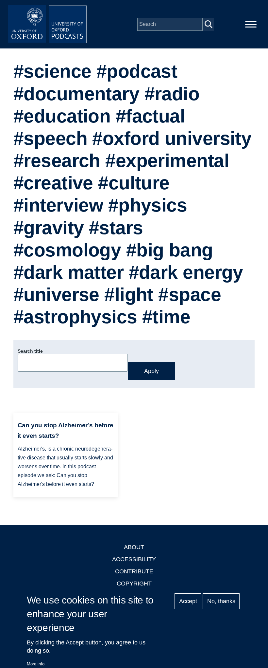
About (134, 547)
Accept (188, 601)
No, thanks (221, 601)
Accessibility (134, 559)
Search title (30, 351)
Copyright (134, 583)
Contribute (134, 571)
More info (35, 663)
